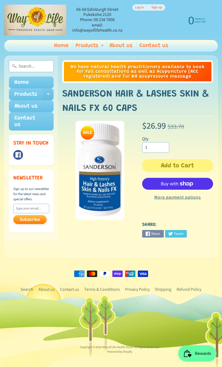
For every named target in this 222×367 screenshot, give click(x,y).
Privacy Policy (137, 289)
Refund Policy (189, 289)
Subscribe (30, 220)
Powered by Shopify (119, 352)
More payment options (177, 197)
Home (61, 45)
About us (120, 45)
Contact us (153, 45)
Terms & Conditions (102, 289)
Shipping (163, 289)
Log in (139, 7)
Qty (145, 139)
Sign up (156, 7)
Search (27, 289)
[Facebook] (18, 155)
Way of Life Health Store (118, 347)
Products (90, 47)
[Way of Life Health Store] (35, 20)
